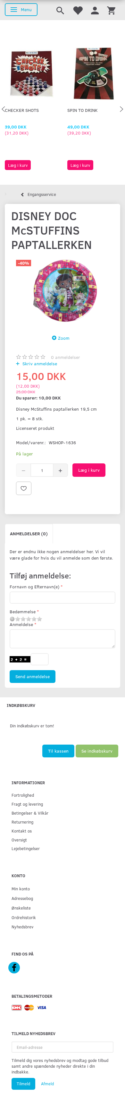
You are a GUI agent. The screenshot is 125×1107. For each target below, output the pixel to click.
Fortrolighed (23, 795)
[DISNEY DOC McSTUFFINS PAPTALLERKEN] (62, 291)
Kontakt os (22, 830)
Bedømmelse (23, 611)
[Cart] (111, 10)
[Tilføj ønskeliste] (23, 488)
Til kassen (58, 751)
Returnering (22, 821)
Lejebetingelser (26, 848)
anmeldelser (65, 357)
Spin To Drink (82, 110)
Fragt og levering (27, 804)
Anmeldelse (21, 624)
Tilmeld (23, 1084)
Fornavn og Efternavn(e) (34, 587)
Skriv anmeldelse (39, 363)
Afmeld (47, 1084)
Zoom (64, 338)
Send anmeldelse (32, 676)
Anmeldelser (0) (29, 533)
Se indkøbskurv (97, 751)
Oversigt (19, 839)
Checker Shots (22, 110)
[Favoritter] (78, 10)
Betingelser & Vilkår (30, 813)
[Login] (95, 10)
